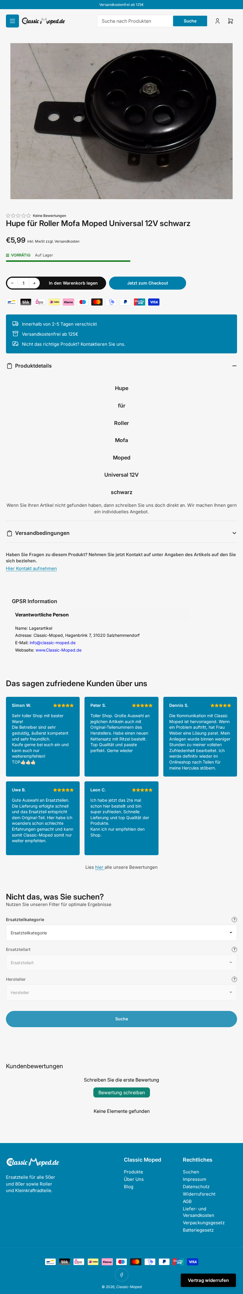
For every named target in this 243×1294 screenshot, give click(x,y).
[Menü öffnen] (12, 20)
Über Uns (134, 1179)
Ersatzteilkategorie (25, 919)
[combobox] (152, 21)
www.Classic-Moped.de (58, 649)
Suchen (191, 1172)
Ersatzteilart (18, 949)
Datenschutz (196, 1186)
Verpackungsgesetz (204, 1222)
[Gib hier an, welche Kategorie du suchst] (234, 919)
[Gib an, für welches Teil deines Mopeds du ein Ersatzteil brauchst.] (234, 949)
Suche (190, 20)
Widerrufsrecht (199, 1194)
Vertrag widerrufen (208, 1280)
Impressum (194, 1179)
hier (100, 867)
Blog (128, 1186)
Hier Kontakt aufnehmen (31, 568)
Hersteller (16, 979)
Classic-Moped (129, 1287)
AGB (187, 1201)
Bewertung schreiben (121, 1092)
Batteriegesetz (198, 1230)
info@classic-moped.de (53, 642)
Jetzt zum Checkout (147, 282)
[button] (18, 215)
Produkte (133, 1172)
